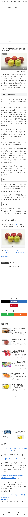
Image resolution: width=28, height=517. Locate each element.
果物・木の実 (5, 256)
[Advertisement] (14, 26)
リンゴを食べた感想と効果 (11, 250)
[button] (25, 314)
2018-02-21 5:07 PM (5, 461)
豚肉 (17, 224)
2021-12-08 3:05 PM (5, 499)
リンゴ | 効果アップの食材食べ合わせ (14, 252)
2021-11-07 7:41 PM (5, 480)
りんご (12, 262)
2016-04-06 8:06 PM (5, 453)
